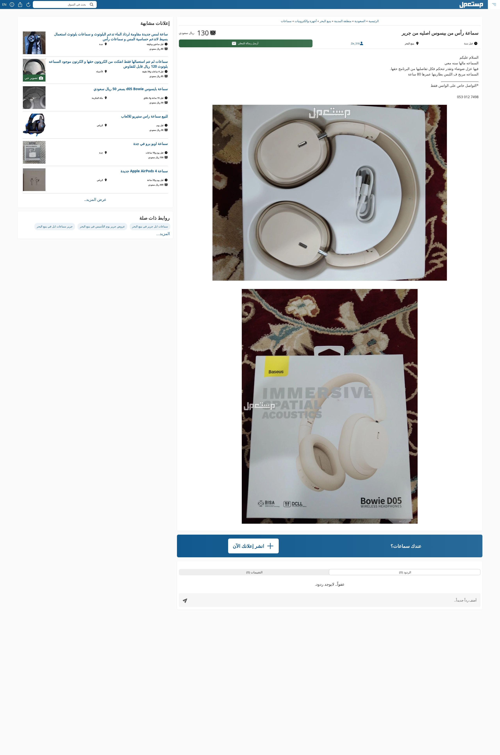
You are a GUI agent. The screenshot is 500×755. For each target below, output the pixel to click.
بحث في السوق (77, 4)
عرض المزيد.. (95, 199)
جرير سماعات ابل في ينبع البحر (55, 226)
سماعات (286, 21)
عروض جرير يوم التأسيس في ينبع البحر (102, 226)
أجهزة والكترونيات (306, 21)
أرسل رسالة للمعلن (248, 43)
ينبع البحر (325, 21)
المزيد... (163, 234)
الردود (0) (405, 572)
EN (4, 4)
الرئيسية (374, 21)
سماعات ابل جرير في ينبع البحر (150, 226)
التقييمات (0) (254, 572)
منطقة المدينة (342, 21)
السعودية (359, 21)
